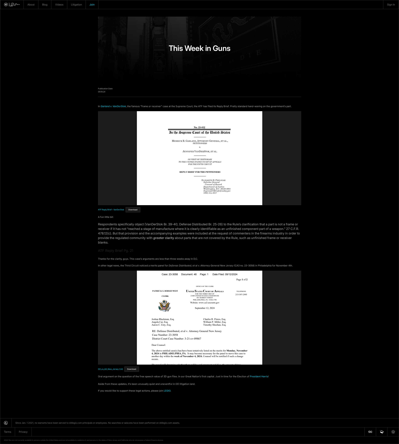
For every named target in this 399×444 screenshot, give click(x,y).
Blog (45, 4)
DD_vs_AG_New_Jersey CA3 (110, 369)
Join (92, 4)
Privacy (23, 431)
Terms (7, 431)
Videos (59, 4)
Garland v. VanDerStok (113, 106)
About (30, 4)
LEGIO (167, 390)
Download (132, 209)
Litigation (76, 4)
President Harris (259, 376)
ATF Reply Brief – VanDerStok (111, 209)
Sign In (391, 4)
